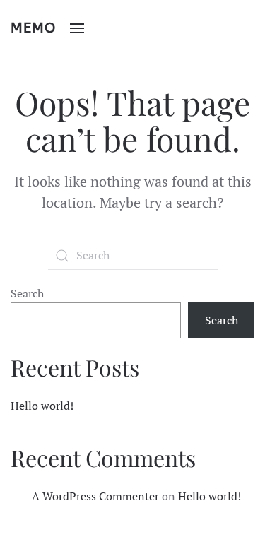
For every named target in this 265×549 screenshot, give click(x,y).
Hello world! (42, 405)
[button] (77, 28)
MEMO (33, 28)
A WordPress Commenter (95, 496)
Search (27, 293)
